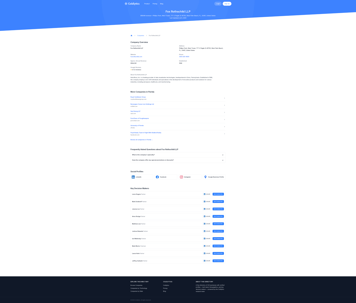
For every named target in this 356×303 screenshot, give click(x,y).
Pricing (155, 4)
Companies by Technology (139, 288)
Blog (161, 4)
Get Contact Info (218, 194)
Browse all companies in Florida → (142, 139)
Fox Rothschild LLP (154, 35)
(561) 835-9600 (184, 56)
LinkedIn (208, 194)
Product (147, 4)
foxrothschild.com (136, 56)
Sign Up (227, 4)
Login (218, 4)
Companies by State (137, 291)
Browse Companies (136, 285)
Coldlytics (166, 285)
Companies (140, 35)
